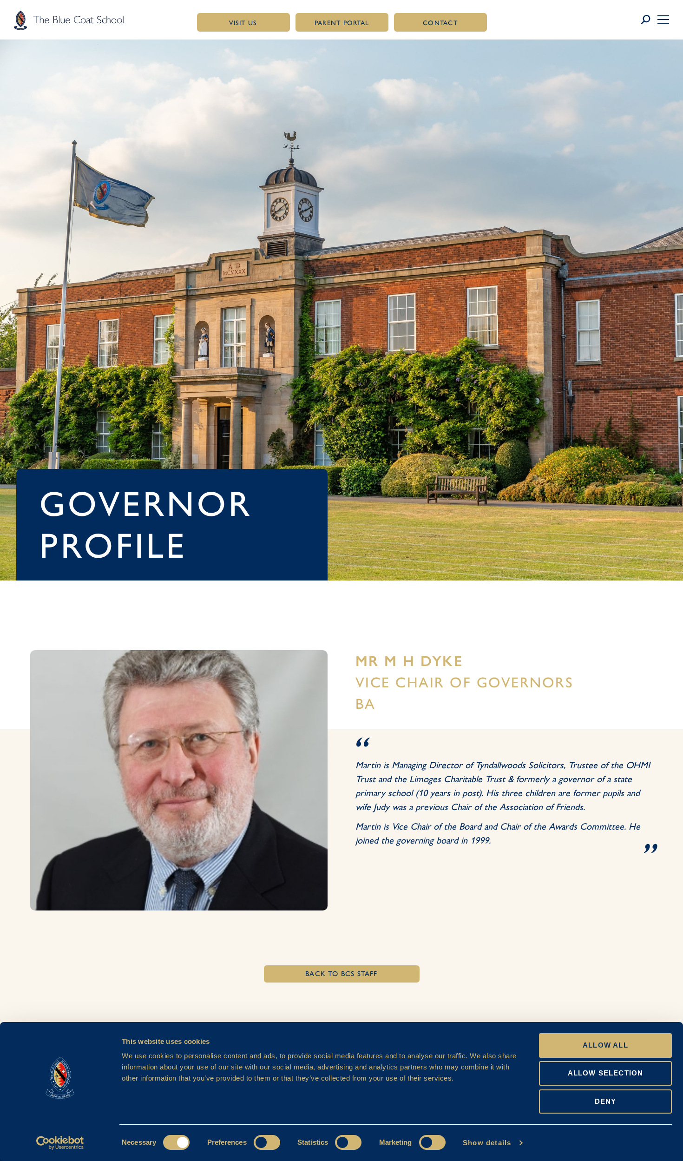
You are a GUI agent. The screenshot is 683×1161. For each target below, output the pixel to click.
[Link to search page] (648, 20)
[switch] (267, 1142)
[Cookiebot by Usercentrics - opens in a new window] (60, 1143)
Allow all (605, 1045)
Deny (606, 1101)
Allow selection (606, 1073)
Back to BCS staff (341, 974)
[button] (663, 19)
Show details (487, 1143)
